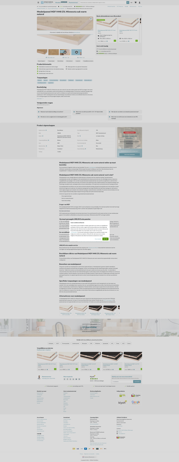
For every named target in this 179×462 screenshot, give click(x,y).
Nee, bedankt (98, 239)
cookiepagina (73, 232)
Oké (106, 239)
